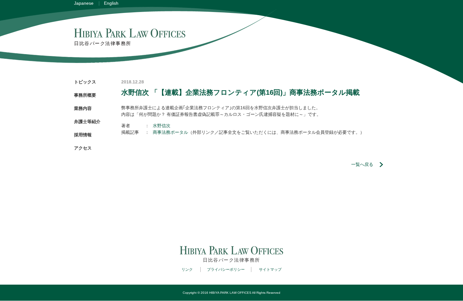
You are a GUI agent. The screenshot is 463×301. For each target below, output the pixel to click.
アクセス (83, 147)
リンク (187, 269)
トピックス (85, 81)
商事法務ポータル (170, 132)
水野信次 (161, 125)
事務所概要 (85, 95)
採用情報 (83, 134)
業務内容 (83, 108)
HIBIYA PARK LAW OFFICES (230, 292)
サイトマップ (270, 269)
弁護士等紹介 (87, 121)
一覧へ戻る (362, 164)
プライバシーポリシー (226, 269)
